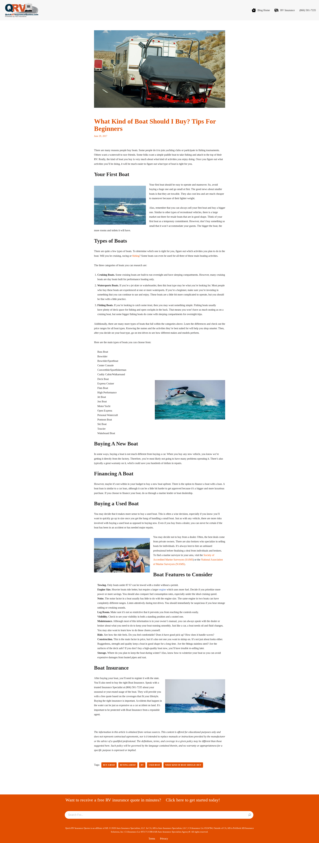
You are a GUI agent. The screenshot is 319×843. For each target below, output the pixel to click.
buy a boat (109, 765)
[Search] (249, 815)
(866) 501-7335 (307, 10)
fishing (135, 255)
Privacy (164, 838)
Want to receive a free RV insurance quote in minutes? (113, 800)
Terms (152, 838)
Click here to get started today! (193, 800)
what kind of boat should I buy (183, 765)
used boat (154, 765)
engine (162, 589)
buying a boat (128, 765)
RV (142, 765)
